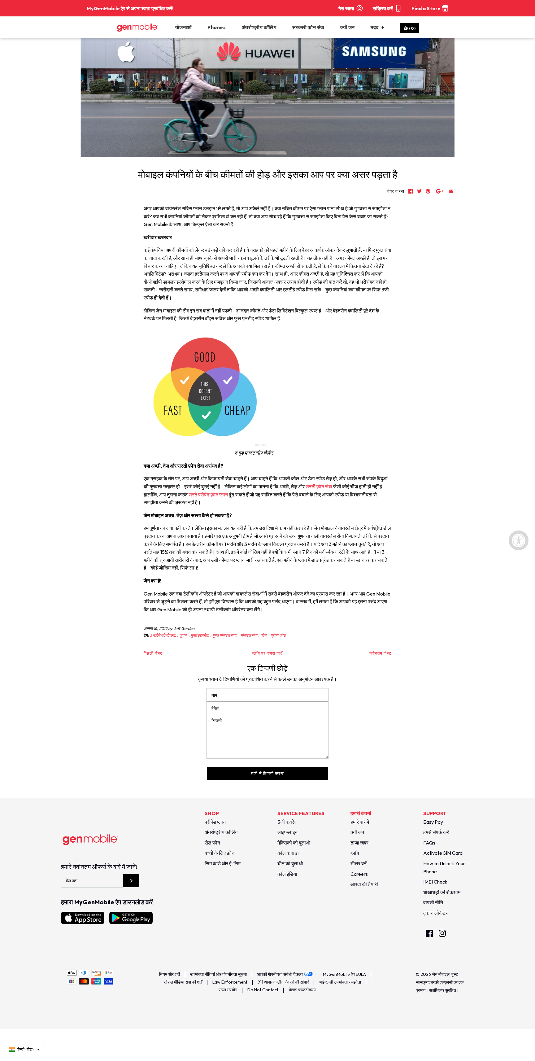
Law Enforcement (229, 982)
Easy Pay (433, 822)
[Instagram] (442, 933)
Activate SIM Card (443, 853)
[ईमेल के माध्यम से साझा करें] (451, 191)
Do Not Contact (262, 990)
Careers (359, 874)
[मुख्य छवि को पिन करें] (428, 191)
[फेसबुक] (429, 933)
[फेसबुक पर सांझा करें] (410, 191)
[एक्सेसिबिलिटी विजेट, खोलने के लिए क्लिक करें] (518, 540)
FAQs (429, 843)
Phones (216, 27)
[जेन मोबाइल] (145, 27)
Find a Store (426, 8)
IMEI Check (435, 882)
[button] (24, 1049)
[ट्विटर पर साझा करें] (419, 191)
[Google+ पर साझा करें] (439, 191)
